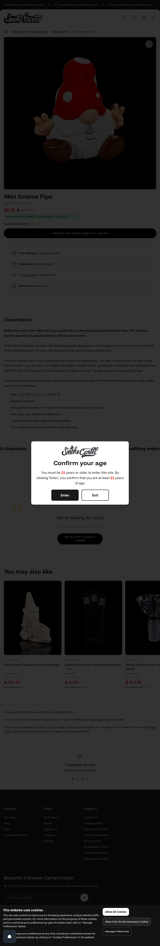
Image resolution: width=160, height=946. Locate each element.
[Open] (9, 936)
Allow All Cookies (115, 912)
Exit (95, 495)
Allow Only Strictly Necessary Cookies (126, 921)
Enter (65, 495)
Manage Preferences (117, 931)
